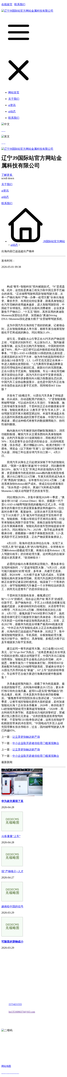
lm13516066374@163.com (22, 1012)
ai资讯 (5, 190)
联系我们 (19, 4)
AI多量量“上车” (10, 836)
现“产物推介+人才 (12, 871)
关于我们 (6, 184)
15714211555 (15, 1004)
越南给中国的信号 (12, 906)
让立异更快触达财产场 (26, 736)
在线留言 (6, 4)
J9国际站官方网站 (54, 241)
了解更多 (7, 174)
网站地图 (6, 1066)
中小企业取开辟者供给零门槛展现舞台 (35, 743)
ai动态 (5, 196)
